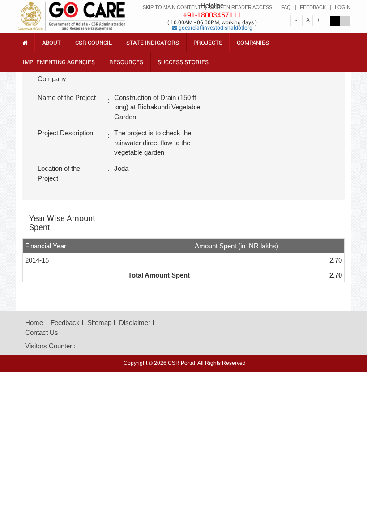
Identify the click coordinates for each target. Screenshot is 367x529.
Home (34, 322)
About (51, 45)
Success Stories (183, 62)
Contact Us (41, 332)
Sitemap (99, 322)
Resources (126, 65)
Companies (253, 43)
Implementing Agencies (59, 62)
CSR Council (93, 45)
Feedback (65, 322)
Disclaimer (134, 322)
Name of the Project (67, 97)
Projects (207, 43)
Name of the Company (55, 73)
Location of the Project (59, 173)
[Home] (25, 42)
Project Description (65, 133)
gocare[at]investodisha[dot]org (214, 27)
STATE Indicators (152, 45)
